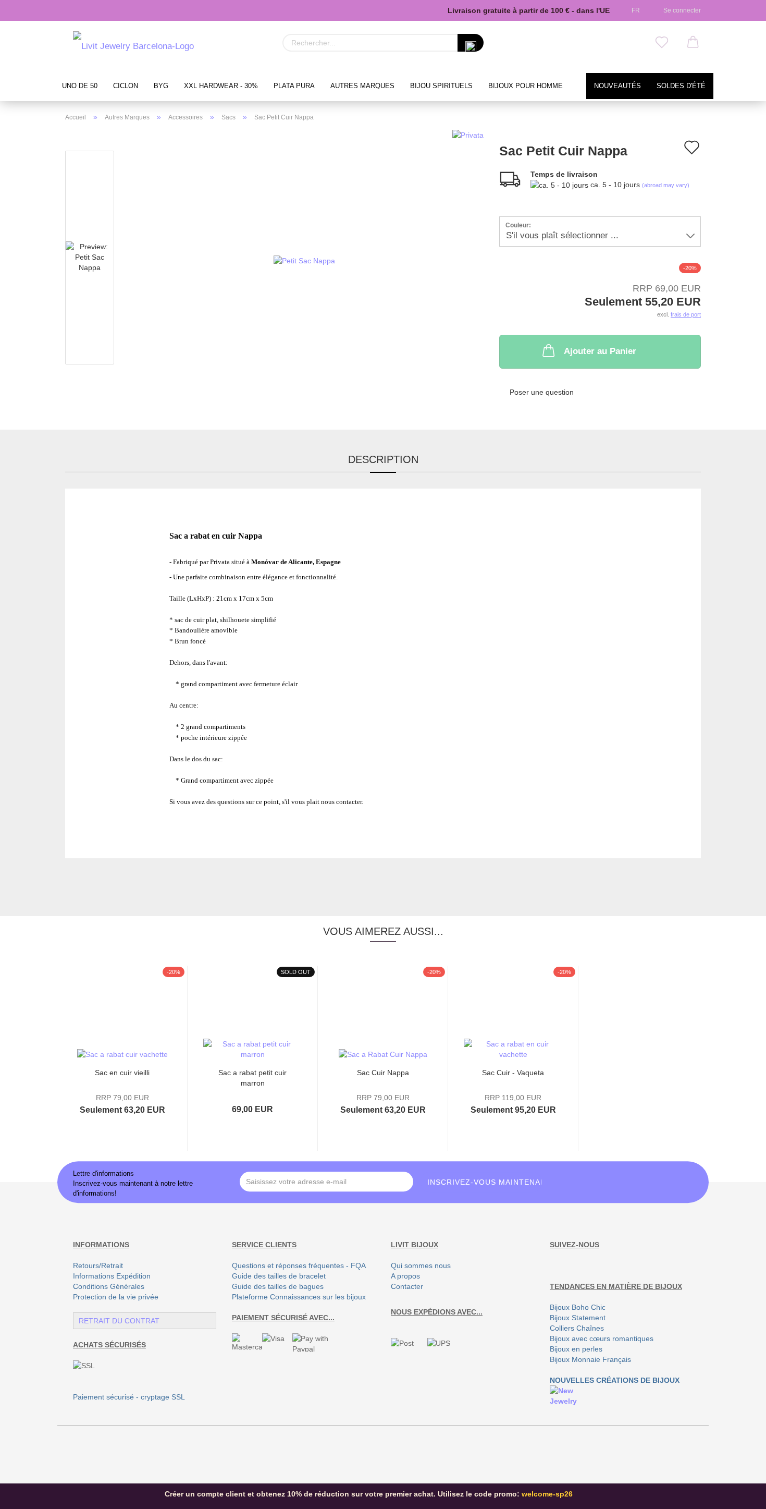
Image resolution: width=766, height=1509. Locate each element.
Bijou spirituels (441, 86)
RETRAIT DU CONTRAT (119, 1321)
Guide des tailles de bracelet (279, 1276)
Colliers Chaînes (577, 1328)
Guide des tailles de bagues (278, 1286)
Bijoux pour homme (525, 86)
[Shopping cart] (693, 43)
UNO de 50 (79, 86)
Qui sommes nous (421, 1265)
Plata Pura (294, 86)
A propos (405, 1276)
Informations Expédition (112, 1276)
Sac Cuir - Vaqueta (513, 1072)
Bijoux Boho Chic (578, 1307)
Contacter (407, 1286)
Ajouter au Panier (600, 351)
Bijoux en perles (576, 1349)
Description (383, 459)
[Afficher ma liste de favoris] (661, 43)
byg (161, 86)
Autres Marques (362, 86)
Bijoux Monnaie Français (590, 1359)
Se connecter (680, 10)
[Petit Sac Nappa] (304, 259)
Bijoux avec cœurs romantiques (601, 1338)
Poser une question (542, 392)
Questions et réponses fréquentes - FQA (299, 1265)
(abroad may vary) (665, 185)
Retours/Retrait (98, 1265)
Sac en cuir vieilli (122, 1072)
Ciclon (125, 86)
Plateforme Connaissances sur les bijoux (299, 1297)
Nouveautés (617, 86)
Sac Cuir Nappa (383, 1072)
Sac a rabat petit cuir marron (252, 1077)
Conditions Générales (108, 1286)
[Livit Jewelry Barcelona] (133, 47)
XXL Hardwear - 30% (221, 86)
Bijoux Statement (578, 1317)
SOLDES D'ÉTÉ (681, 86)
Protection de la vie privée (115, 1297)
